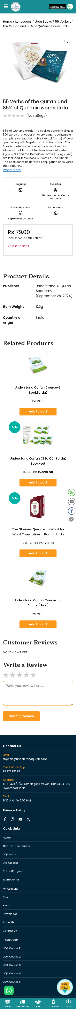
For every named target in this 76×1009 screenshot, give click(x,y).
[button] (6, 6)
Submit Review (21, 716)
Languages (23, 21)
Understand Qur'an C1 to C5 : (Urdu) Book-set (38, 461)
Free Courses (22, 1006)
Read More (12, 170)
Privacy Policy (14, 810)
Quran (38, 1006)
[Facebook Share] (71, 511)
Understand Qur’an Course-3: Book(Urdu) (38, 390)
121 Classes (53, 1006)
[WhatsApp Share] (71, 492)
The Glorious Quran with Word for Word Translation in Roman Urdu (38, 532)
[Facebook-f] (5, 819)
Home (7, 21)
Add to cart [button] (38, 411)
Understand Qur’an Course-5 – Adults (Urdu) (38, 603)
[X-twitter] (28, 819)
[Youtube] (20, 819)
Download (68, 1006)
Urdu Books (43, 21)
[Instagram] (13, 819)
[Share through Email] (71, 501)
